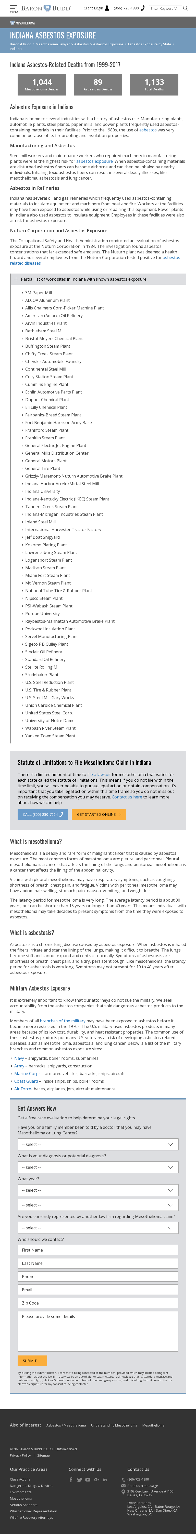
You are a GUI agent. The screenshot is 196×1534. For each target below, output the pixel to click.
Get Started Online (96, 814)
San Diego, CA (166, 1510)
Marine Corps (27, 1073)
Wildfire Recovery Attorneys (31, 1517)
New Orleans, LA (140, 1510)
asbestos (148, 130)
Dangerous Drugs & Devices (31, 1485)
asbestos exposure (94, 161)
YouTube (88, 1480)
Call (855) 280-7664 (40, 814)
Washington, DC (139, 1514)
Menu (14, 11)
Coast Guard (26, 1081)
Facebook (71, 1480)
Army (19, 1066)
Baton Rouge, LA (167, 1506)
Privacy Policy (20, 1455)
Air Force (22, 1089)
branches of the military (62, 1021)
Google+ (96, 1480)
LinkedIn (105, 1480)
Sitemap (43, 1455)
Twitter (79, 1480)
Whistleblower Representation (33, 1511)
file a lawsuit (99, 774)
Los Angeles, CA (139, 1506)
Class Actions (20, 1479)
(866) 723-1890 (126, 8)
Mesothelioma (21, 1498)
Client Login (93, 8)
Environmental (21, 1492)
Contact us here (127, 797)
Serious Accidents (24, 1504)
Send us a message (142, 1485)
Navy (19, 1058)
